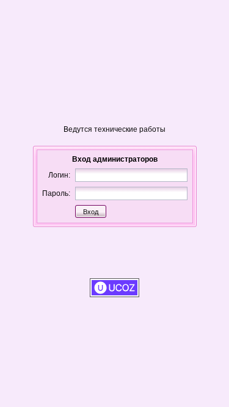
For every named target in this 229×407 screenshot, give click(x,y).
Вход (90, 211)
